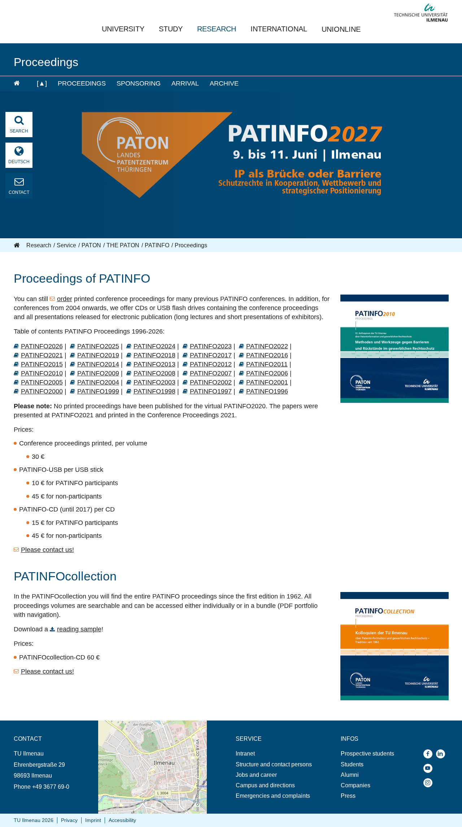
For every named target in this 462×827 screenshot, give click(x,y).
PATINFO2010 (42, 373)
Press (348, 796)
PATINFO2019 (98, 355)
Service (66, 245)
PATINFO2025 (98, 346)
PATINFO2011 (267, 364)
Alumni (350, 775)
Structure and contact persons (274, 764)
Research (216, 29)
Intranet (245, 753)
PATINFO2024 (154, 346)
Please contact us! (47, 549)
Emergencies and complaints (273, 796)
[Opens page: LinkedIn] (442, 753)
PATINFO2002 (211, 382)
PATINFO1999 (98, 391)
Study (171, 29)
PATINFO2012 (211, 364)
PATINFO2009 (98, 373)
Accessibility (122, 820)
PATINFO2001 (267, 382)
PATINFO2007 (211, 373)
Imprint (93, 820)
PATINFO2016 (267, 355)
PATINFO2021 (42, 355)
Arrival (185, 83)
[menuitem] (20, 83)
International (278, 29)
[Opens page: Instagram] (429, 782)
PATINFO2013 (154, 364)
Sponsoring (139, 83)
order (64, 298)
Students (352, 764)
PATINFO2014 (98, 364)
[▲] (42, 83)
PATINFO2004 (98, 382)
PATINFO (157, 245)
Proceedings (82, 83)
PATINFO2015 (42, 364)
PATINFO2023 (211, 346)
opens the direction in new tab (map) (144, 724)
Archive (224, 83)
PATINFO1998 (154, 391)
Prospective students (367, 753)
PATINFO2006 (267, 373)
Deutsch (19, 161)
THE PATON (122, 245)
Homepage (17, 245)
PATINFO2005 (42, 382)
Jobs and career (256, 775)
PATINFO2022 (267, 346)
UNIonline (341, 29)
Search (19, 131)
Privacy (69, 820)
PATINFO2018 (154, 355)
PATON (91, 245)
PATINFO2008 (154, 373)
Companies (355, 785)
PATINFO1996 (267, 391)
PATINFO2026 (42, 346)
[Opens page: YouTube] (429, 768)
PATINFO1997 (211, 391)
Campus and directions (265, 785)
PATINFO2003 (154, 382)
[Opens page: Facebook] (429, 753)
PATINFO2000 (42, 391)
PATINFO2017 (211, 355)
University (123, 29)
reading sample (79, 629)
